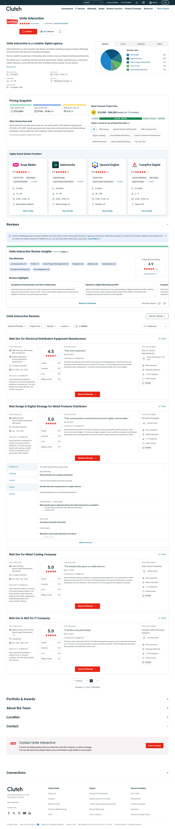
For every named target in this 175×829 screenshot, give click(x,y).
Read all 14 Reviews (87, 303)
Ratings (12, 494)
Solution (12, 480)
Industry (50, 326)
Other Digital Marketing (120, 142)
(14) (156, 269)
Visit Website (48, 31)
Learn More (93, 239)
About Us (52, 793)
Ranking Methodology (57, 809)
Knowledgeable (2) (41, 269)
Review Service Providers (100, 799)
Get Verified (135, 799)
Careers (51, 799)
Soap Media (28, 164)
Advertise (135, 809)
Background (13, 467)
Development (67, 9)
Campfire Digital (149, 164)
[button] (17, 326)
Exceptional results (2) (20, 269)
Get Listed (135, 793)
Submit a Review (156, 316)
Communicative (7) (18, 264)
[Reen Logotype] (15, 164)
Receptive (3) (77, 264)
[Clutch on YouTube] (24, 813)
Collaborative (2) (109, 264)
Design (101, 9)
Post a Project (163, 9)
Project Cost (35, 326)
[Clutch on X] (14, 813)
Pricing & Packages (133, 9)
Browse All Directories (99, 793)
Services (105, 44)
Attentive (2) (93, 264)
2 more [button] (80, 181)
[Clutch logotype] (13, 9)
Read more (11, 67)
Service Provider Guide (140, 814)
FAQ (50, 814)
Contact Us (11, 807)
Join (165, 2)
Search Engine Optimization (140, 62)
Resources (148, 9)
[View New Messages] (143, 2)
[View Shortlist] (136, 3)
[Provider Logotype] (12, 22)
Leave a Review (112, 2)
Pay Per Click (135, 66)
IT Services (80, 9)
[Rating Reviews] (24, 23)
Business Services (114, 9)
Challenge (12, 473)
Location (64, 326)
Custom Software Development (147, 135)
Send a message (154, 746)
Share (163, 339)
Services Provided (15, 326)
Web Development (148, 129)
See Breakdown (149, 274)
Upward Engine (109, 164)
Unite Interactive (31, 18)
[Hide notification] (165, 236)
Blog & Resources (97, 809)
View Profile (28, 211)
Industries (141, 44)
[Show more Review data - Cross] (163, 466)
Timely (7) (34, 264)
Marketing (91, 9)
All (94, 129)
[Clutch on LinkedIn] (29, 813)
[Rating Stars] (21, 172)
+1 (71, 81)
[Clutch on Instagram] (19, 813)
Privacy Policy (12, 824)
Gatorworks (67, 164)
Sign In (155, 2)
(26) (68, 172)
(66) (107, 172)
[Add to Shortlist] (60, 31)
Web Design (134, 55)
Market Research (100, 142)
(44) (28, 172)
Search (87, 2)
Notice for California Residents (53, 824)
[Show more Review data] (87, 394)
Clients (159, 44)
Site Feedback (13, 802)
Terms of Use (71, 824)
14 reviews (34, 23)
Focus (123, 44)
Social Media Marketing (138, 70)
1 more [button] (34, 181)
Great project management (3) (55, 264)
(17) (147, 172)
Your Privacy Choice (27, 824)
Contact (28, 31)
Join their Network (61, 23)
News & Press (54, 804)
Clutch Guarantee (138, 804)
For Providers (126, 2)
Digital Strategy (136, 58)
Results (12, 487)
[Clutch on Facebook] (8, 813)
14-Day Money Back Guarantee (103, 804)
